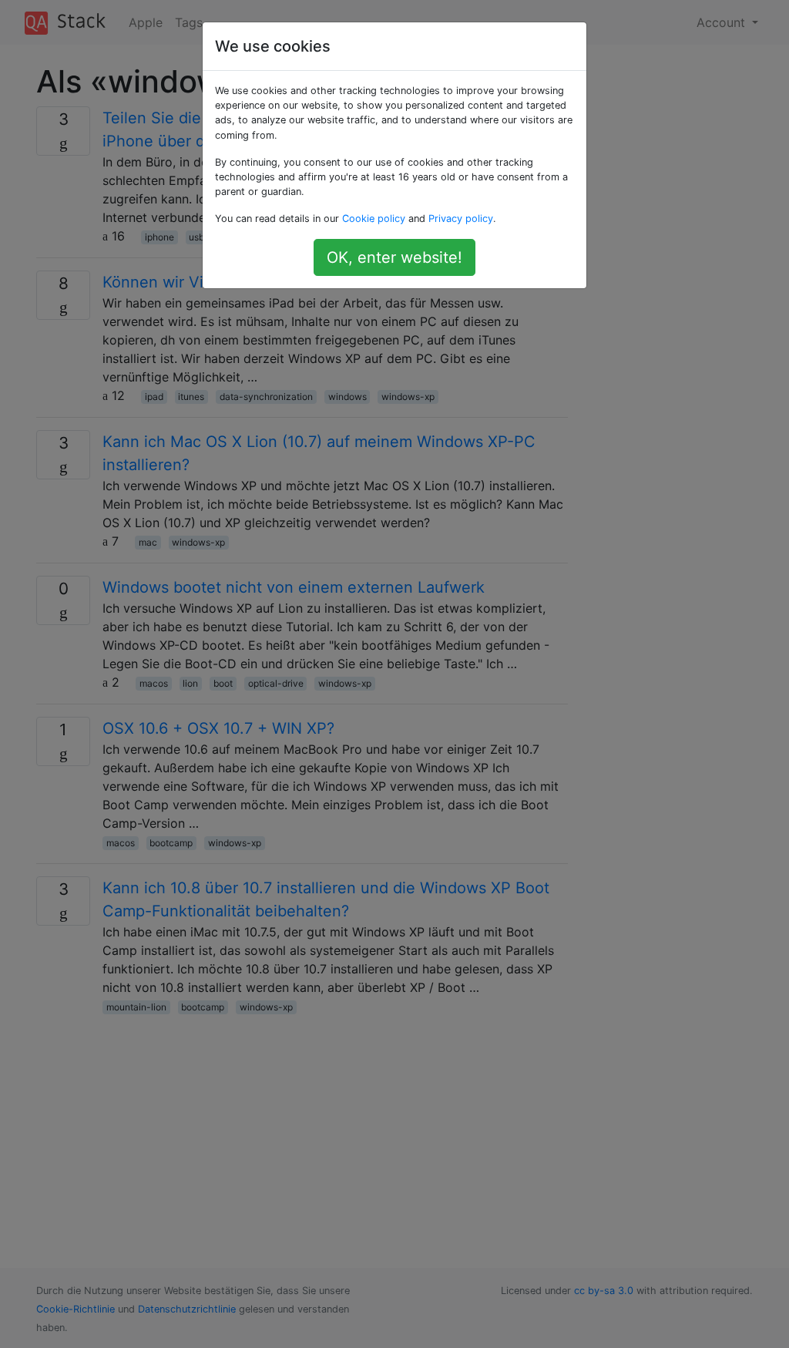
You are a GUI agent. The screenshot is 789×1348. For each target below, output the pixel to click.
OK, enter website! (394, 257)
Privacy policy (460, 218)
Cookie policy (373, 218)
